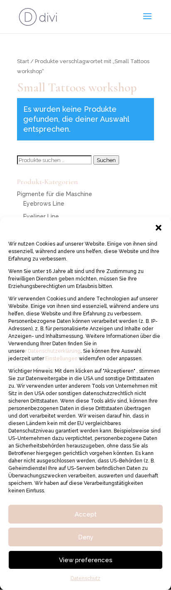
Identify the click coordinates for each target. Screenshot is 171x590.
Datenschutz (85, 578)
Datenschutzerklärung (54, 351)
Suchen (106, 160)
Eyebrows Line (43, 203)
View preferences (85, 560)
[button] (158, 228)
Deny (85, 537)
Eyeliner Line (41, 216)
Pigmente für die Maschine (54, 194)
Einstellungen (62, 358)
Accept (86, 514)
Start (23, 61)
